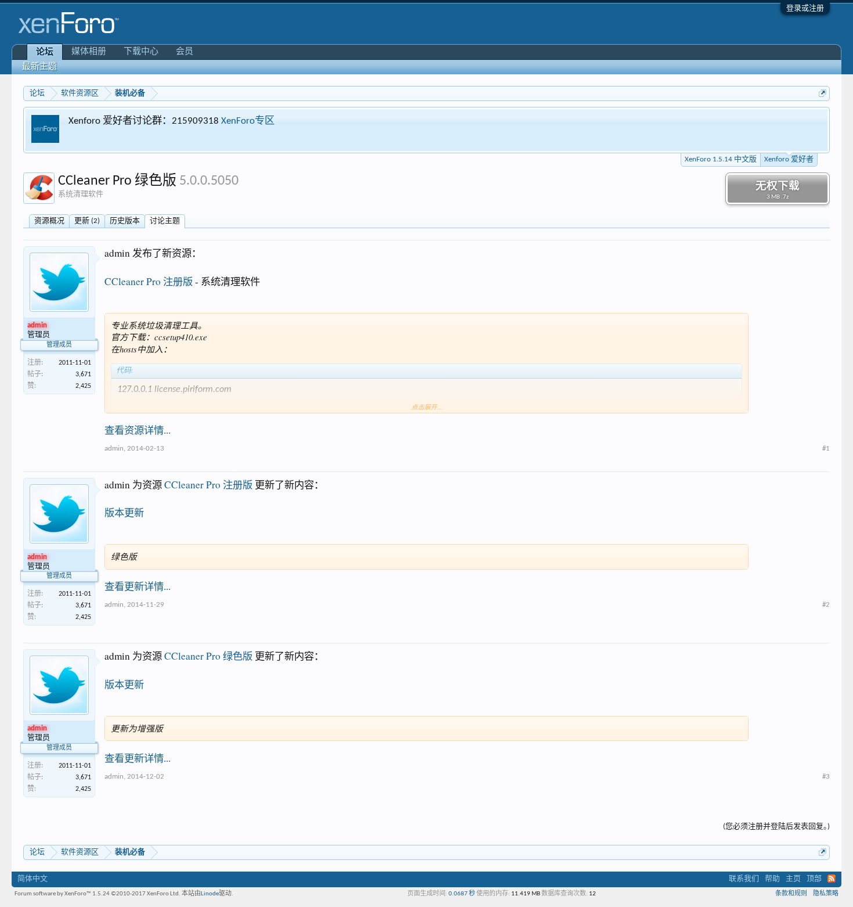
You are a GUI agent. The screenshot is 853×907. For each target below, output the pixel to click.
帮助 (772, 879)
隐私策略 (825, 894)
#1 (826, 448)
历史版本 (125, 221)
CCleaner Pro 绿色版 (208, 656)
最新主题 (39, 67)
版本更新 (124, 512)
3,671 (83, 374)
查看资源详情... (137, 430)
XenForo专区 (247, 121)
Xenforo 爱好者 (789, 159)
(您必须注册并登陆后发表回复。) (776, 826)
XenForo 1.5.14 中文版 (721, 159)
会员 (184, 52)
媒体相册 (88, 52)
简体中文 (32, 879)
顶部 (814, 879)
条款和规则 (791, 894)
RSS (831, 878)
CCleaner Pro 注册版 (148, 281)
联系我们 (744, 879)
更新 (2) (87, 221)
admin (114, 448)
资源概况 (49, 221)
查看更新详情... (137, 586)
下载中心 (141, 52)
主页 (793, 879)
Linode (210, 894)
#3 (826, 776)
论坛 (44, 52)
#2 (826, 605)
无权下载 (778, 190)
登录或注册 (805, 8)
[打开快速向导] (822, 93)
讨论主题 (165, 221)
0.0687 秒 (462, 894)
